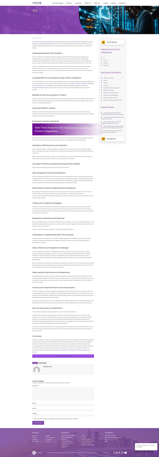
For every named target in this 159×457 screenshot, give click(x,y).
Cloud (83, 435)
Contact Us (111, 139)
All (104, 58)
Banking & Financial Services (112, 437)
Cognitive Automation (67, 443)
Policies (48, 441)
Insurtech (106, 65)
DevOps (84, 437)
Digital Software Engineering (111, 87)
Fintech (105, 60)
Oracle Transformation (88, 445)
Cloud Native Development (110, 95)
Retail (106, 441)
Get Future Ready (50, 437)
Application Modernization (110, 97)
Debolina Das (47, 366)
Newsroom (35, 439)
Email (34, 408)
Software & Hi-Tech (108, 78)
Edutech (105, 63)
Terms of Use (81, 452)
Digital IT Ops (65, 445)
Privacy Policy (88, 452)
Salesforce (64, 446)
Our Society (35, 441)
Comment (35, 385)
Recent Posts (42, 363)
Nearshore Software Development (112, 100)
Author (35, 363)
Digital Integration (87, 439)
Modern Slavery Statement (54, 452)
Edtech (105, 83)
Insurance (107, 439)
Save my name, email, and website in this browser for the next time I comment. (56, 418)
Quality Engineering (66, 437)
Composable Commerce (88, 441)
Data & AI (63, 439)
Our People (49, 439)
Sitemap (95, 452)
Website (34, 413)
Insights (48, 435)
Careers (34, 437)
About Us (34, 435)
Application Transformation (110, 92)
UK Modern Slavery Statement (69, 452)
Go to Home (112, 42)
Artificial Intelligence (67, 441)
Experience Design (108, 90)
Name (34, 403)
